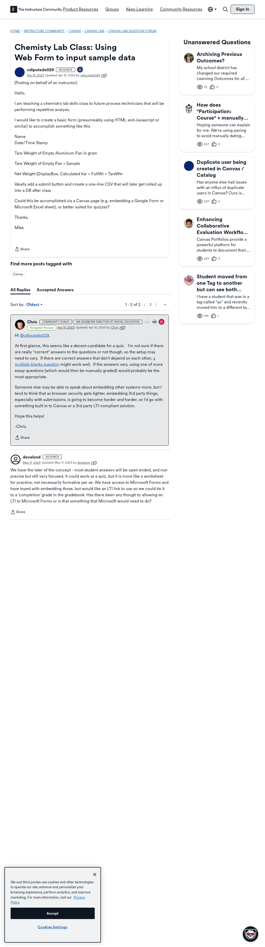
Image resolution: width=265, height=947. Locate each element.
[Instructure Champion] (155, 322)
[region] (52, 905)
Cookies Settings (53, 927)
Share (22, 249)
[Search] (225, 9)
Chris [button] (32, 321)
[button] (19, 72)
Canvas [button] (18, 274)
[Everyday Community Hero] (162, 322)
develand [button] (32, 457)
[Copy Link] (104, 75)
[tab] (20, 290)
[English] (36, 9)
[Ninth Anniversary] (80, 70)
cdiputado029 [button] (40, 69)
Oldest (33, 305)
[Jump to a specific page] (164, 305)
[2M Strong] (147, 322)
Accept (53, 913)
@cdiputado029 (34, 335)
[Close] (94, 874)
